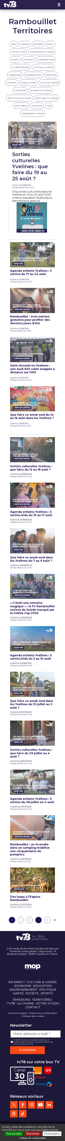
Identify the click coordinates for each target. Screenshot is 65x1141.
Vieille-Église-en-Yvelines (33, 113)
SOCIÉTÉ (32, 993)
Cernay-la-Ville (18, 52)
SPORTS (47, 993)
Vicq (49, 106)
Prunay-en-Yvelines (49, 82)
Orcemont (11, 82)
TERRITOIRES (42, 999)
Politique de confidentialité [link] (33, 1138)
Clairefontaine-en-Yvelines (41, 52)
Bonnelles (38, 44)
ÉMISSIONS (21, 999)
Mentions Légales (17, 1013)
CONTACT (33, 1007)
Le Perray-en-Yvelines (43, 67)
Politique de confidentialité (43, 1013)
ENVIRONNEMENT (24, 989)
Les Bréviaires (15, 75)
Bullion (50, 44)
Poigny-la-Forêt (28, 82)
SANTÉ (18, 993)
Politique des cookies (33, 1016)
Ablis (14, 44)
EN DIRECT (17, 982)
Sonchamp (37, 106)
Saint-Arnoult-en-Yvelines (19, 98)
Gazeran (15, 59)
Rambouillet (20, 90)
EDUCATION (42, 986)
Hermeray (28, 59)
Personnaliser (52, 1133)
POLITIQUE (47, 989)
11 (47, 920)
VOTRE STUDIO (47, 1003)
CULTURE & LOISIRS (42, 982)
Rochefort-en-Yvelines (40, 90)
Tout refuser (32, 1133)
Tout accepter (13, 1133)
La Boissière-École (46, 59)
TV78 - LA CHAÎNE (20, 1003)
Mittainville (51, 75)
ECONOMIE (22, 986)
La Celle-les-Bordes (20, 67)
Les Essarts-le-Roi (33, 75)
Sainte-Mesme (20, 106)
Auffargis (25, 44)
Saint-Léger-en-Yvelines (46, 98)
